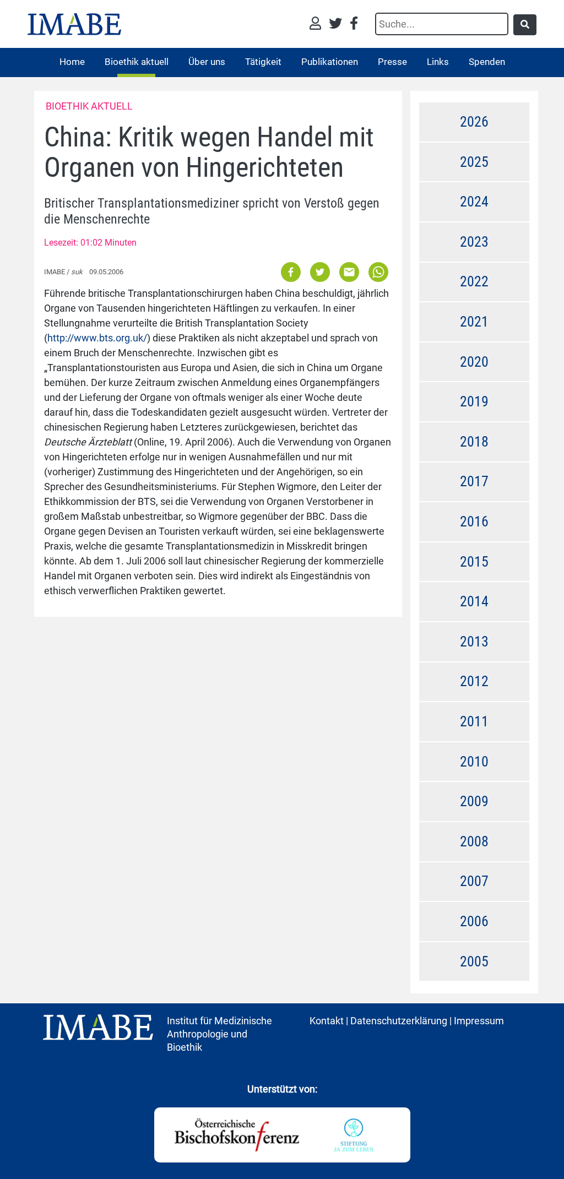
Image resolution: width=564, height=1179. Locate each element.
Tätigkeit (263, 61)
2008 (474, 841)
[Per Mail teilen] (349, 271)
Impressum (479, 1020)
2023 (474, 241)
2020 (474, 362)
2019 (474, 401)
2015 (474, 561)
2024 (474, 201)
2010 (474, 761)
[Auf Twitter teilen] (320, 271)
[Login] (318, 24)
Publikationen (329, 61)
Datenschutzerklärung (398, 1020)
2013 (474, 641)
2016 (474, 521)
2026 (474, 121)
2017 (474, 481)
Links (438, 61)
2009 (474, 801)
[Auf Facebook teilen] (291, 271)
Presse (392, 61)
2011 (474, 721)
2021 (474, 321)
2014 (474, 601)
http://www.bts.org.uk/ (97, 338)
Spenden (487, 61)
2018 (474, 441)
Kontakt (327, 1020)
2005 (474, 961)
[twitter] (338, 24)
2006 (474, 921)
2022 (474, 281)
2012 (474, 681)
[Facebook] (354, 24)
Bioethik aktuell (137, 61)
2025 (474, 162)
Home (72, 61)
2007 (474, 881)
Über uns (206, 61)
